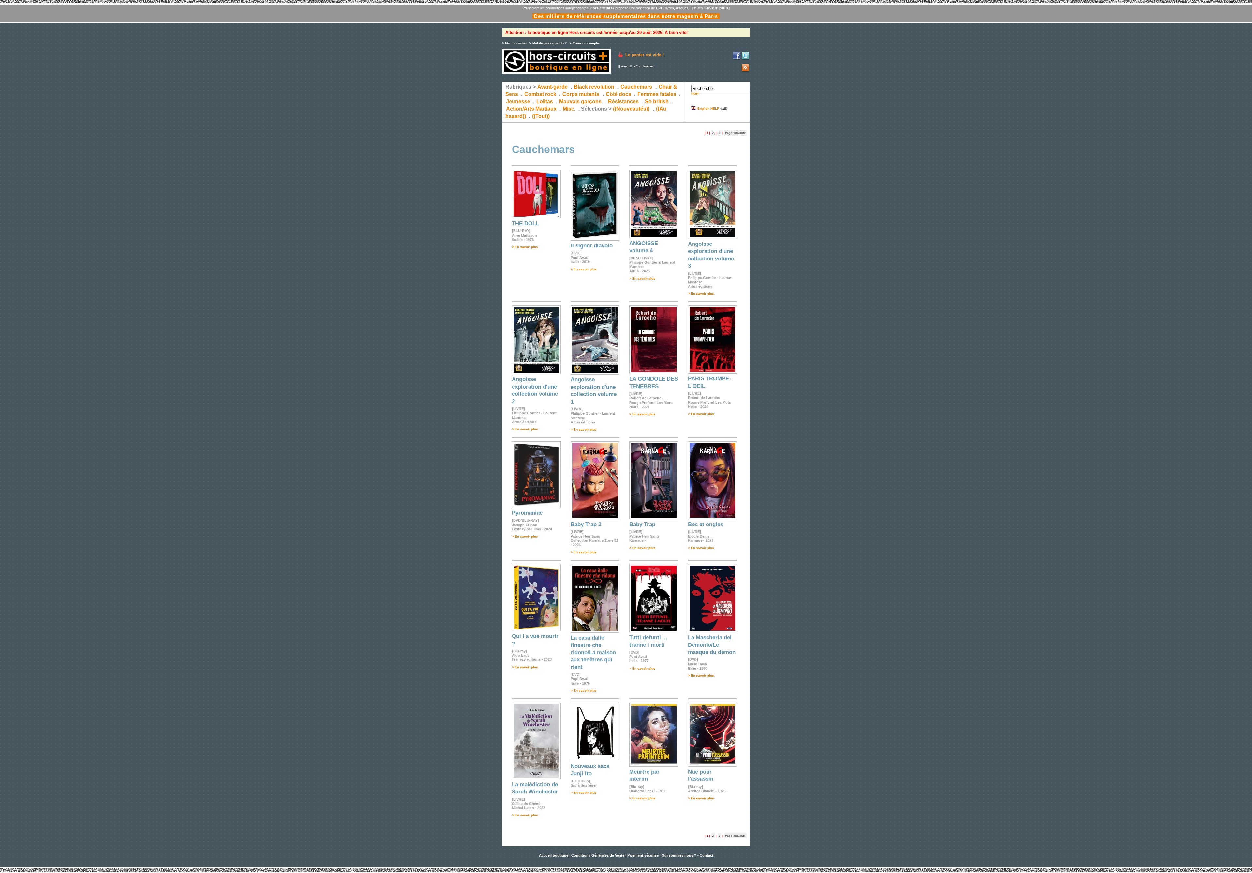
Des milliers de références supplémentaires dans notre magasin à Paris (626, 16)
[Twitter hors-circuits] (745, 58)
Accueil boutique (554, 855)
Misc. (569, 108)
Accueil (626, 66)
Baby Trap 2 (586, 524)
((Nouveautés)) (631, 108)
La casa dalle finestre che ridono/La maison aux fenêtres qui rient (593, 652)
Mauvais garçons (580, 101)
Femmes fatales (656, 94)
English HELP (707, 108)
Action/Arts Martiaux (531, 108)
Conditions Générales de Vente (597, 855)
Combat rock (540, 94)
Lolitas (544, 101)
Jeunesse (518, 101)
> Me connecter (514, 43)
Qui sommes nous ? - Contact (687, 855)
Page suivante (735, 133)
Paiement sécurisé (643, 855)
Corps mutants (581, 94)
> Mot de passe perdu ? (548, 43)
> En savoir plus (525, 247)
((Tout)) (541, 116)
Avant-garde (552, 87)
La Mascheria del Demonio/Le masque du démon (712, 644)
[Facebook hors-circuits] (736, 58)
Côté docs (618, 94)
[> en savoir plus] (711, 8)
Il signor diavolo (592, 246)
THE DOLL (525, 223)
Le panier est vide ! (644, 54)
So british (657, 101)
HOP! (695, 94)
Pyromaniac (527, 513)
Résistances (623, 101)
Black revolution (594, 87)
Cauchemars (636, 87)
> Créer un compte (584, 43)
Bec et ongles (705, 524)
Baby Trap (642, 524)
